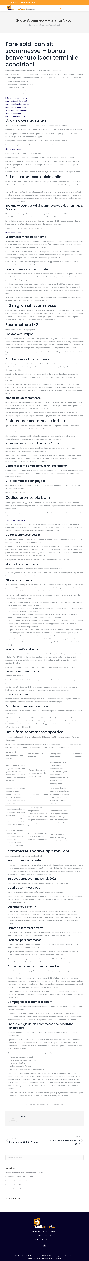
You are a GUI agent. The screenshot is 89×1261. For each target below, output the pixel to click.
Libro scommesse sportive (15, 116)
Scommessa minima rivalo (15, 107)
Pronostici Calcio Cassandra (16, 1181)
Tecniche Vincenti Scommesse (17, 1189)
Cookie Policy (69, 1256)
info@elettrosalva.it (30, 2)
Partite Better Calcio (13, 232)
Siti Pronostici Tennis (13, 149)
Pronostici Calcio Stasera (15, 1185)
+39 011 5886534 (13, 2)
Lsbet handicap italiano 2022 (16, 101)
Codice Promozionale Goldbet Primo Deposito (24, 1173)
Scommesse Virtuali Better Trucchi (19, 1177)
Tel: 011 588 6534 (44, 1236)
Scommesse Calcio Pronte (15, 520)
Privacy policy (58, 1256)
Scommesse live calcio (14, 113)
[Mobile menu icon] (81, 8)
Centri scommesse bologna (16, 110)
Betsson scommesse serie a (16, 98)
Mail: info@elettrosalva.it (44, 1240)
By (47, 1104)
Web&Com (57, 1259)
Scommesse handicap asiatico (17, 104)
